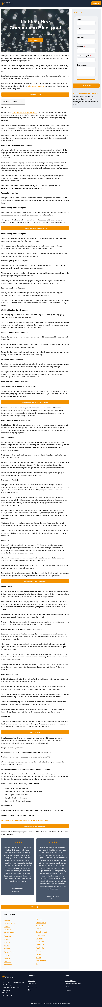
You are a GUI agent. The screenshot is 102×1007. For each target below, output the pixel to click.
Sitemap (68, 990)
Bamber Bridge (9, 952)
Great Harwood (41, 932)
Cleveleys (33, 820)
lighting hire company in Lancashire (24, 112)
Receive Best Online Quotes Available (35, 402)
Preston (6, 945)
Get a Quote (34, 40)
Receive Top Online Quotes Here (35, 581)
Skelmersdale (41, 922)
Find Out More (35, 732)
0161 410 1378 (7, 995)
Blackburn (39, 925)
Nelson (38, 954)
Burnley (39, 951)
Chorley (39, 919)
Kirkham (6, 939)
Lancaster (7, 961)
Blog (29, 990)
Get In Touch (86, 85)
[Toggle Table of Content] (20, 101)
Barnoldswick (41, 961)
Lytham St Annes (43, 820)
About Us (31, 980)
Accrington (40, 941)
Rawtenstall (40, 948)
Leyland (6, 955)
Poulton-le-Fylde (16, 820)
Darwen (39, 929)
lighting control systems (36, 86)
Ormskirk (7, 958)
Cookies (68, 987)
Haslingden (40, 945)
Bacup (38, 957)
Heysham (7, 949)
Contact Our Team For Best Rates (35, 228)
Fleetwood (7, 936)
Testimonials (32, 987)
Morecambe (8, 965)
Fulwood (7, 942)
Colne (38, 964)
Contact (96, 3)
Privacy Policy (70, 980)
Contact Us (32, 984)
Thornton (25, 820)
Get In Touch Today (35, 94)
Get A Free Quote (35, 907)
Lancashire (5, 820)
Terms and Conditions (73, 984)
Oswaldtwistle (41, 935)
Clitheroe (39, 938)
